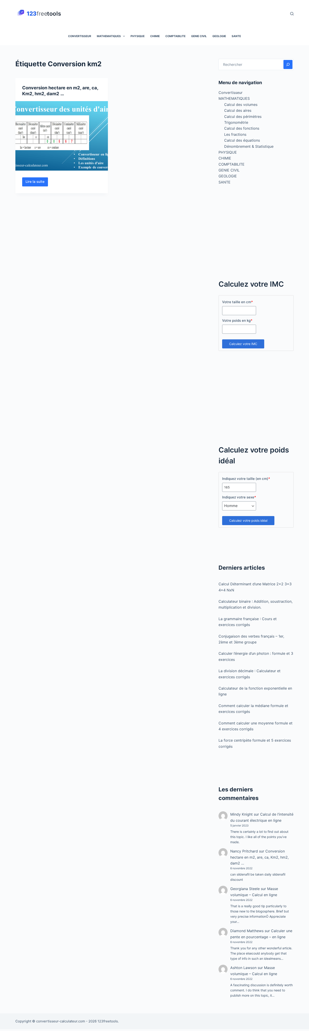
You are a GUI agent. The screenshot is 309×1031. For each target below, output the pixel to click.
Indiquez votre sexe (239, 497)
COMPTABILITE (175, 36)
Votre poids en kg (237, 320)
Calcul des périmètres (242, 116)
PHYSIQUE (138, 36)
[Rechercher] (292, 13)
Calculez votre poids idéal (248, 520)
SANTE (236, 36)
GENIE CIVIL (199, 36)
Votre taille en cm (237, 302)
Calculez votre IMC (243, 344)
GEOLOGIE (219, 36)
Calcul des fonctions (241, 128)
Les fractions (235, 134)
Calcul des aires (237, 110)
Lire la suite (37, 182)
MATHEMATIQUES (109, 36)
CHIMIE (155, 36)
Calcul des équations (242, 140)
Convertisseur (79, 36)
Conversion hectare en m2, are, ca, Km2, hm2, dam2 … (259, 857)
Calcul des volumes (240, 104)
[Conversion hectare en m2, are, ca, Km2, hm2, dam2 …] (61, 136)
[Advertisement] (256, 234)
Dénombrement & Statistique (248, 146)
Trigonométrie (236, 122)
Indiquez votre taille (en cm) (246, 478)
